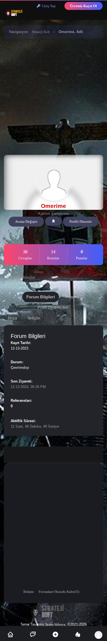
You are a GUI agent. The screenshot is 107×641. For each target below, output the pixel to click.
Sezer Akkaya (55, 624)
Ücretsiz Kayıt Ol (83, 6)
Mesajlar (27, 277)
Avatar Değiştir (26, 221)
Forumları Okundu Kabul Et (59, 592)
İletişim (28, 592)
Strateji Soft (41, 32)
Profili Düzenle (80, 221)
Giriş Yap (48, 6)
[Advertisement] (53, 95)
